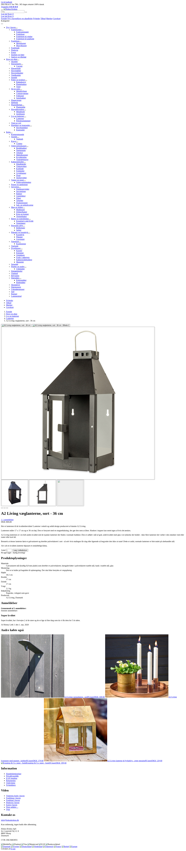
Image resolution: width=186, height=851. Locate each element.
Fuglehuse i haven (13, 798)
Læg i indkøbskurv (20, 550)
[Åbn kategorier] (2, 9)
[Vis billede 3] (70, 493)
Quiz (8, 809)
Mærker (49, 18)
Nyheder (36, 18)
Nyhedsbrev (11, 785)
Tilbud (43, 18)
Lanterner (10, 318)
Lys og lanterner (12, 316)
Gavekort (56, 18)
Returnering (11, 781)
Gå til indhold (6, 2)
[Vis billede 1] (14, 493)
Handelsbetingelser (13, 774)
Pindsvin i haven (12, 803)
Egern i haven (11, 805)
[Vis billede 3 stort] (78, 403)
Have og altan (22, 18)
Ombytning (10, 783)
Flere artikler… (12, 807)
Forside (4, 18)
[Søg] (26, 12)
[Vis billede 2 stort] (51, 325)
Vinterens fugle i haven (15, 796)
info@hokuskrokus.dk (10, 820)
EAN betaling (11, 778)
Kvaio (13, 849)
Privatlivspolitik (12, 776)
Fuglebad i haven (13, 800)
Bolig (30, 18)
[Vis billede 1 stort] (16, 325)
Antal (3, 550)
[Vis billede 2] (42, 493)
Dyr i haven (12, 18)
